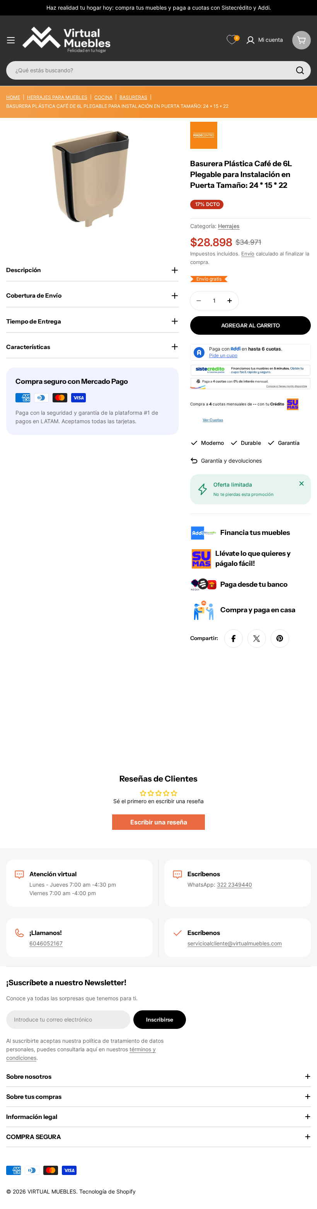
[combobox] (158, 70)
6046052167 (46, 943)
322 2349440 (234, 884)
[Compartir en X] (256, 638)
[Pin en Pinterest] (280, 638)
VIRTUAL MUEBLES (51, 1191)
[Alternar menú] (10, 40)
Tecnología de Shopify (107, 1191)
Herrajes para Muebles (57, 97)
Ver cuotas (213, 419)
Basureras (133, 97)
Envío (247, 254)
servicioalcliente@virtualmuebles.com (234, 943)
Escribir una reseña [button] (158, 822)
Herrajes (229, 226)
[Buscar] (300, 70)
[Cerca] (301, 483)
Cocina (103, 97)
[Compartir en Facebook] (233, 638)
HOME (13, 97)
